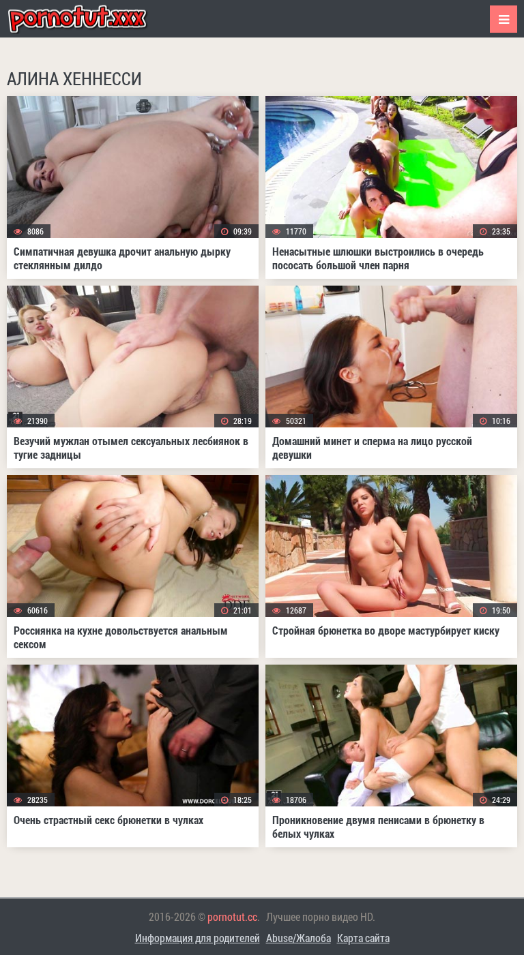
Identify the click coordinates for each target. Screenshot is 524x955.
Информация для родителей (197, 937)
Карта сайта (363, 937)
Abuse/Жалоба (298, 937)
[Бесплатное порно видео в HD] (89, 18)
